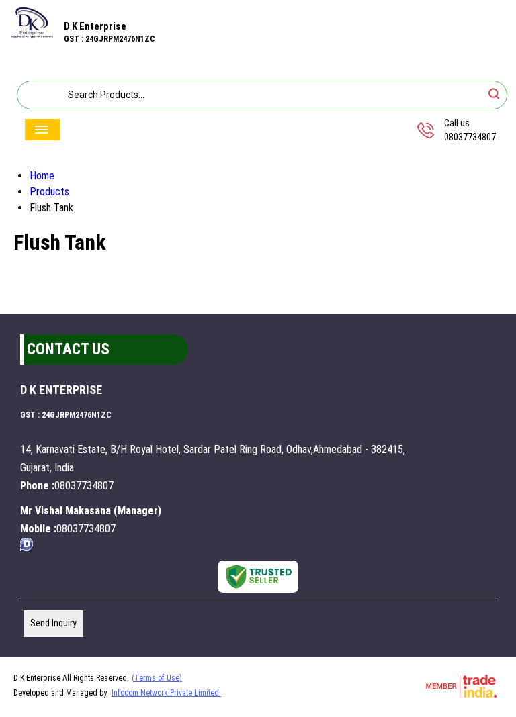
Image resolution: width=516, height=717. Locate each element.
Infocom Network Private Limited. (166, 693)
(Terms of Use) (157, 678)
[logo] (32, 34)
